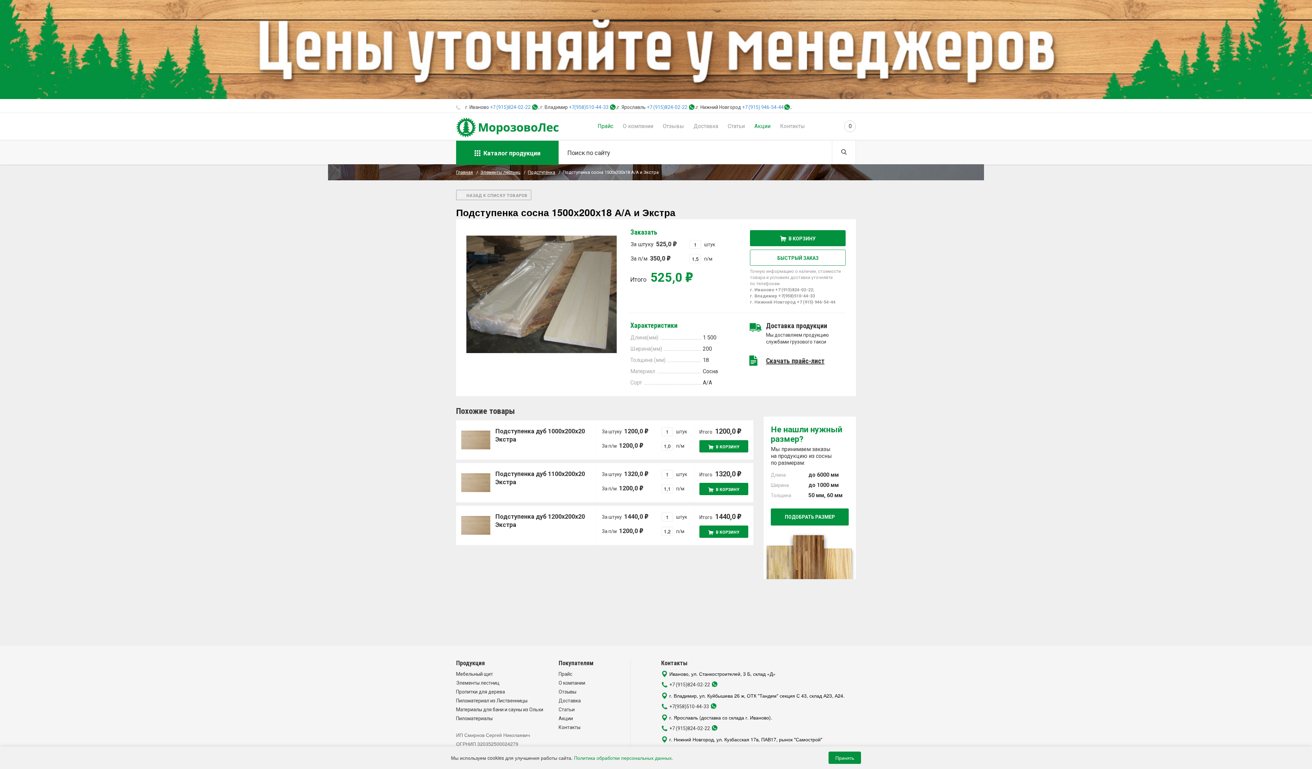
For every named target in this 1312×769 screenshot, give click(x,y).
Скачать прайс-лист (795, 361)
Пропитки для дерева (480, 692)
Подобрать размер (810, 517)
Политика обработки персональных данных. (623, 757)
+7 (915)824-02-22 (510, 107)
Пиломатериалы (474, 718)
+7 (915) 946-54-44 (763, 107)
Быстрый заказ (798, 258)
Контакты (792, 126)
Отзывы (673, 126)
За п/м (648, 258)
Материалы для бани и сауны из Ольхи (499, 709)
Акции (762, 126)
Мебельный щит (474, 674)
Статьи (736, 126)
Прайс (605, 126)
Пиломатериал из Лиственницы (492, 700)
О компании (638, 126)
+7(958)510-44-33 (589, 107)
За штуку (651, 244)
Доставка (706, 126)
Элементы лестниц (478, 683)
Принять (844, 757)
